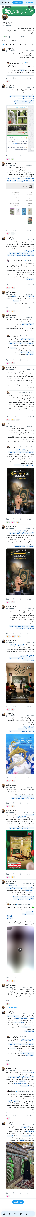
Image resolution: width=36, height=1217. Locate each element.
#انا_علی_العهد (16, 798)
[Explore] (9, 1214)
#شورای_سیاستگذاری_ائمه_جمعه (16, 255)
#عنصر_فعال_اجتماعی (21, 1018)
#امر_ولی (18, 628)
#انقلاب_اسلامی (29, 899)
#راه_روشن (31, 729)
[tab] (2, 45)
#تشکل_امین (30, 98)
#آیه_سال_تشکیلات (28, 727)
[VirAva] (26, 1214)
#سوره (18, 450)
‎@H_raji (9, 916)
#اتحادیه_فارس (25, 1127)
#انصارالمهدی (30, 1131)
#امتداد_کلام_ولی (19, 465)
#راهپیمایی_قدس (21, 796)
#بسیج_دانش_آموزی (28, 628)
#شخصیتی (21, 645)
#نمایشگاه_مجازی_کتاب (27, 178)
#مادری (32, 1018)
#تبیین (16, 1101)
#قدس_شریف (25, 798)
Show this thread (12, 1007)
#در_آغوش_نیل (30, 181)
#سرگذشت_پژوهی (19, 1022)
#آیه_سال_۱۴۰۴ (22, 729)
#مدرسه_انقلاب (29, 815)
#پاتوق (14, 296)
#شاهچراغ (22, 1140)
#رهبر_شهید (21, 98)
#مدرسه (15, 896)
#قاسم (14, 181)
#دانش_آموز (22, 896)
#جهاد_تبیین (30, 896)
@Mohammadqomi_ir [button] (24, 1091)
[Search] (29, 7)
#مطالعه (17, 178)
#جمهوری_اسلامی (19, 899)
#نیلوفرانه (12, 347)
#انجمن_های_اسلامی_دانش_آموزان (16, 888)
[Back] (3, 7)
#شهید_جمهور (24, 656)
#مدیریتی (13, 645)
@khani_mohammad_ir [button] (24, 904)
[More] (32, 1214)
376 (16, 41)
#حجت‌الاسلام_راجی (27, 914)
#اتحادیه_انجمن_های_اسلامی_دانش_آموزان (22, 96)
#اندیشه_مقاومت (21, 817)
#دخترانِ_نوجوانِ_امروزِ (27, 352)
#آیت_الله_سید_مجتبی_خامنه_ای (24, 103)
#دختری (16, 1016)
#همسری (10, 1016)
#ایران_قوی (30, 279)
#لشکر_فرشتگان (29, 1031)
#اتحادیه (30, 888)
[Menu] (33, 7)
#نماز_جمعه (30, 255)
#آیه (23, 450)
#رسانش (31, 656)
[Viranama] (21, 1214)
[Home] (4, 1214)
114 (6, 41)
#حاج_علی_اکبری (29, 251)
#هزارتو (9, 181)
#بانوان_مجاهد (26, 1027)
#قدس (32, 798)
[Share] (33, 78)
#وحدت (22, 70)
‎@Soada (9, 918)
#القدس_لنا (30, 796)
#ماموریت (15, 301)
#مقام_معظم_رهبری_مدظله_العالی (24, 101)
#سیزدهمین (29, 890)
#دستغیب (10, 1136)
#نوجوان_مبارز (30, 296)
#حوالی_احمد (21, 181)
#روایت (10, 1101)
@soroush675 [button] (10, 51)
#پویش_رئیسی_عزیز (28, 660)
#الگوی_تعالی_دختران (28, 324)
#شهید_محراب (27, 1136)
